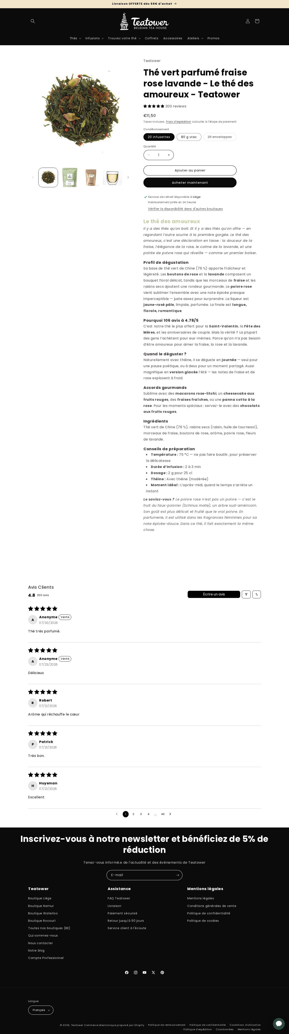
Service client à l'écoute (127, 928)
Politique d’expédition (197, 1029)
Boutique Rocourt (42, 921)
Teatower (77, 1025)
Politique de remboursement (167, 1025)
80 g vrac (189, 137)
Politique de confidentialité (208, 913)
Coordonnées (225, 1029)
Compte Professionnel (46, 958)
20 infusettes (159, 137)
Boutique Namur (41, 906)
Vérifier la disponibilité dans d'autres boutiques (185, 209)
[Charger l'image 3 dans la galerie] (91, 177)
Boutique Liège (39, 898)
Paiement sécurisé (122, 913)
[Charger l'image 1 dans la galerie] (48, 177)
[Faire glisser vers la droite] (128, 177)
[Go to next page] (171, 814)
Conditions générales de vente (211, 906)
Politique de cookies (203, 921)
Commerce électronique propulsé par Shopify (114, 1025)
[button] (32, 21)
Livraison (114, 906)
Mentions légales (200, 898)
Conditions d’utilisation (245, 1025)
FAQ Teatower (119, 898)
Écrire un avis (214, 594)
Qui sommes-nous (43, 935)
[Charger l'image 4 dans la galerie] (112, 177)
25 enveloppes (222, 138)
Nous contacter (40, 943)
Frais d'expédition (178, 121)
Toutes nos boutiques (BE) (49, 928)
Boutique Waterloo (43, 913)
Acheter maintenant (190, 182)
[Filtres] (246, 594)
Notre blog (36, 950)
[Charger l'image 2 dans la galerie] (69, 177)
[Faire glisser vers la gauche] (32, 177)
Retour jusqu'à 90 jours (126, 921)
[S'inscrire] (177, 875)
